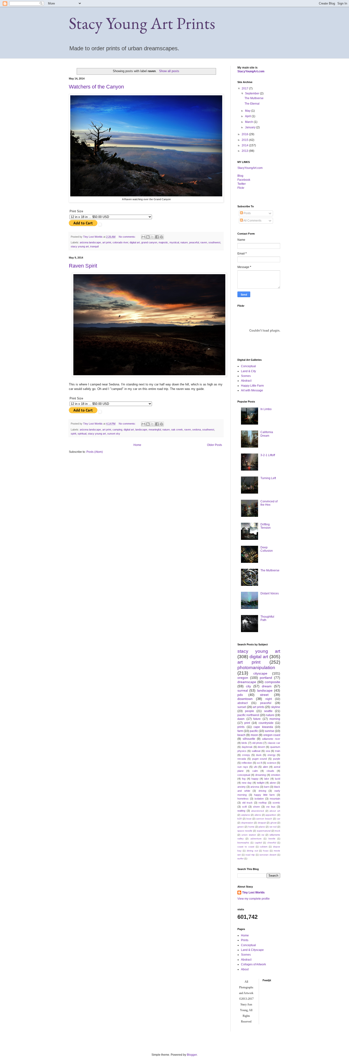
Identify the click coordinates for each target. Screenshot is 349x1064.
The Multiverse (254, 98)
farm (240, 731)
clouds (270, 770)
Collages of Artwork (253, 964)
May (248, 110)
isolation (259, 798)
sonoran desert (267, 854)
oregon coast (271, 735)
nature (184, 242)
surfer (240, 858)
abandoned (257, 811)
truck (277, 830)
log (240, 175)
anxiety (241, 786)
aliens (258, 815)
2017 (245, 88)
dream (267, 686)
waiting (241, 810)
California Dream (266, 433)
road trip (250, 854)
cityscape (260, 673)
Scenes (246, 376)
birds (244, 742)
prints (241, 727)
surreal (242, 690)
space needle (244, 830)
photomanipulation (256, 667)
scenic (276, 802)
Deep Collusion (266, 549)
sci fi (259, 762)
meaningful (155, 429)
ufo (255, 766)
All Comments (252, 220)
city (248, 686)
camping (117, 429)
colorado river (120, 242)
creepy (246, 755)
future (257, 719)
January (250, 127)
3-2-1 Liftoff (267, 455)
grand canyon (149, 242)
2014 (245, 145)
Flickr (240, 188)
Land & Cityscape (252, 950)
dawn (241, 719)
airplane (245, 815)
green (240, 826)
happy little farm (264, 794)
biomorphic (243, 842)
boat (248, 818)
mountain (275, 798)
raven (203, 242)
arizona (254, 786)
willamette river (271, 738)
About (245, 969)
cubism (263, 846)
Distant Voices (269, 593)
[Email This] (143, 237)
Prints (244, 940)
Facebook (243, 179)
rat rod (273, 826)
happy (255, 778)
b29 (239, 818)
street (264, 695)
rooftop (263, 802)
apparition (270, 815)
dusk (259, 755)
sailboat (256, 750)
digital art (135, 242)
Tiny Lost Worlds (253, 892)
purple (276, 758)
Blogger (192, 1054)
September (252, 93)
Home (137, 445)
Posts (247, 213)
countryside (266, 723)
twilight (260, 782)
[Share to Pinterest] (161, 237)
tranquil (94, 246)
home (251, 826)
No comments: (127, 236)
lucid (277, 778)
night (268, 699)
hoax (266, 850)
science (271, 762)
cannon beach (264, 818)
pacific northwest (248, 715)
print (247, 723)
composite (272, 682)
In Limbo (266, 409)
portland (266, 678)
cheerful (271, 842)
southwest (214, 242)
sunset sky (113, 433)
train (277, 750)
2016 (245, 134)
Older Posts (214, 445)
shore (256, 806)
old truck (247, 802)
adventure (256, 838)
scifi (244, 806)
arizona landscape (90, 242)
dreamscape (246, 682)
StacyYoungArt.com (250, 71)
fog (243, 778)
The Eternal (252, 103)
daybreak (247, 746)
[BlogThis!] (148, 237)
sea (268, 750)
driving (262, 790)
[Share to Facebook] (157, 237)
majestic (163, 242)
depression (247, 822)
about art (274, 811)
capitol (258, 842)
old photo (257, 742)
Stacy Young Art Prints (142, 23)
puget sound (259, 758)
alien (265, 766)
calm (255, 770)
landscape (141, 429)
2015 (245, 140)
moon (254, 735)
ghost (273, 822)
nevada (241, 758)
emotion (275, 774)
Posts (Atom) (94, 451)
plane (262, 826)
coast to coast (245, 846)
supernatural (264, 830)
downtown (245, 699)
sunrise (269, 731)
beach (241, 735)
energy (272, 755)
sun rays (242, 766)
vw (262, 834)
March (249, 122)
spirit (73, 433)
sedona (196, 429)
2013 (245, 151)
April (248, 116)
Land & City (248, 371)
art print (106, 242)
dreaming (260, 774)
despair (262, 822)
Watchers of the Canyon (96, 87)
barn (266, 786)
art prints (258, 707)
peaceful (194, 242)
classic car (274, 742)
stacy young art (80, 246)
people (249, 711)
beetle (272, 838)
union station (248, 834)
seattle (268, 711)
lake (266, 778)
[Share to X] (152, 237)
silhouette (249, 738)
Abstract (246, 380)
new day (247, 782)
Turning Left (268, 478)
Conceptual (248, 366)
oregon (242, 678)
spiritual (82, 433)
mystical (174, 242)
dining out (252, 850)
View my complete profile (253, 898)
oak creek (177, 429)
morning (274, 719)
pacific (254, 731)
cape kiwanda (263, 727)
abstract (242, 703)
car (278, 818)
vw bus (270, 806)
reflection (246, 762)
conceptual (243, 774)
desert (261, 746)
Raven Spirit (83, 266)
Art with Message (252, 390)
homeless (243, 798)
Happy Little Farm (252, 385)
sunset (241, 707)
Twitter (241, 183)
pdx (240, 695)
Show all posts (169, 71)
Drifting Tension (265, 526)
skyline (275, 707)
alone (273, 782)
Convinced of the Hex (269, 503)
